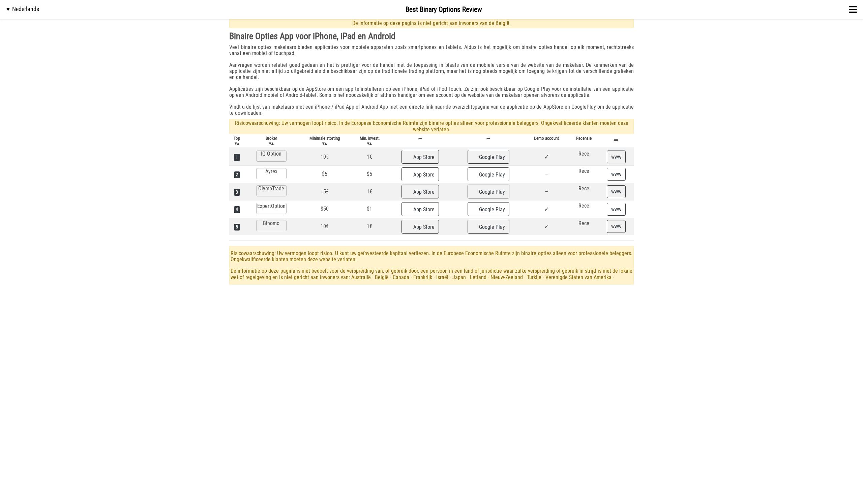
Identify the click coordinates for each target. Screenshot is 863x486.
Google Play (491, 157)
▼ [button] (22, 8)
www (616, 157)
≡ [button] (853, 9)
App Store (423, 157)
